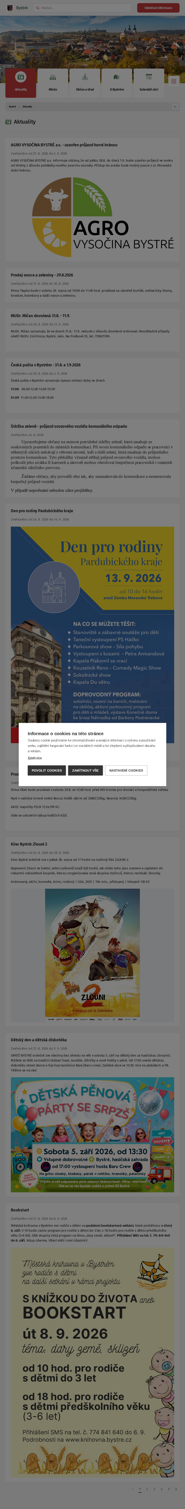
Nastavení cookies (126, 770)
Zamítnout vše (85, 770)
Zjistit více (35, 758)
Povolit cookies (47, 770)
